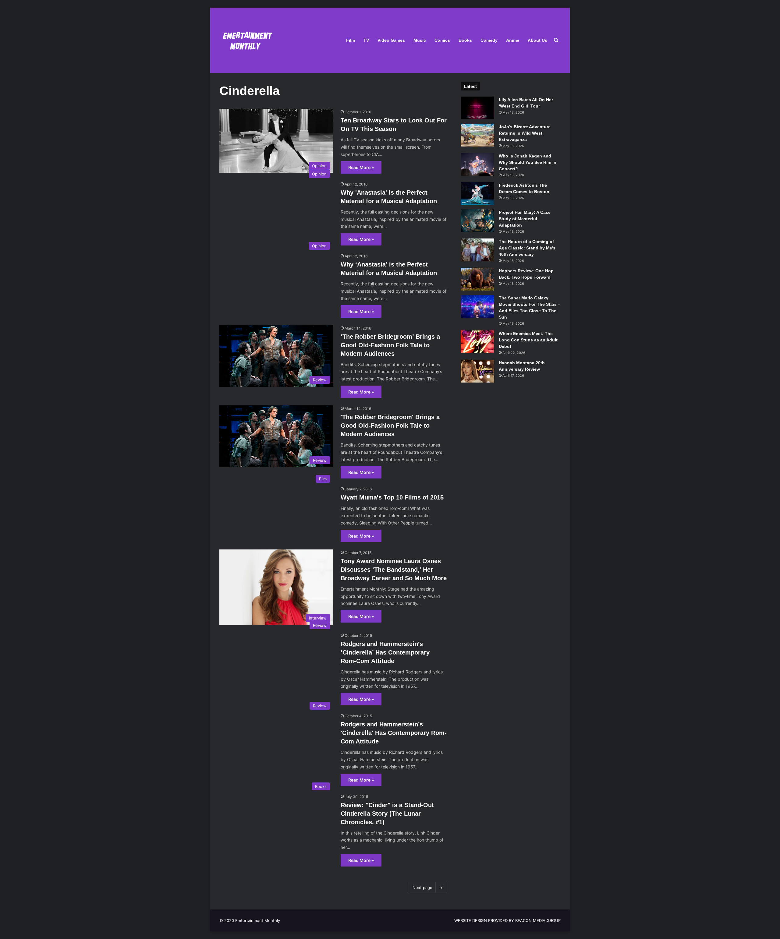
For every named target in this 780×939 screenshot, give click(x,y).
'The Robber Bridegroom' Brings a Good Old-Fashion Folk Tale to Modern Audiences (390, 425)
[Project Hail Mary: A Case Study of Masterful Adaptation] (477, 220)
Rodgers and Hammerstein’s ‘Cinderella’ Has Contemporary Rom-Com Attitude (385, 652)
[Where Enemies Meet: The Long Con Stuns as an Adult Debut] (477, 341)
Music (419, 40)
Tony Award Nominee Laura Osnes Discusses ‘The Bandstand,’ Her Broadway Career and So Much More (394, 569)
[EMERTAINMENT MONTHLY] (246, 40)
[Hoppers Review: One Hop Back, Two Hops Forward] (477, 279)
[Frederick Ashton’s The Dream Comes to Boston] (477, 193)
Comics (442, 40)
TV (366, 40)
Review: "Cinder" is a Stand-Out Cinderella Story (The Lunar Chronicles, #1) (387, 813)
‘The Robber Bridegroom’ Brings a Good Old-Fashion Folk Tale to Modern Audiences (390, 345)
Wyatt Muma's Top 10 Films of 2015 (392, 497)
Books (465, 40)
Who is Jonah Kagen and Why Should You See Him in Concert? (527, 162)
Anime (512, 40)
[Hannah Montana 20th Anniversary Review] (477, 371)
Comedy (489, 40)
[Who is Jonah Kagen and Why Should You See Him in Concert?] (477, 164)
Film (350, 40)
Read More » (361, 167)
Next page (422, 887)
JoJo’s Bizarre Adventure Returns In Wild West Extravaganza (525, 133)
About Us (537, 40)
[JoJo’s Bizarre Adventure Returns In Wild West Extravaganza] (477, 135)
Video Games (391, 40)
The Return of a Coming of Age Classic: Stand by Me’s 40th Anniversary (527, 248)
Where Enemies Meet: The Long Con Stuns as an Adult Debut (528, 340)
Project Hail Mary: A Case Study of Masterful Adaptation (525, 219)
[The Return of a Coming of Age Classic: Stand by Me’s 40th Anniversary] (477, 249)
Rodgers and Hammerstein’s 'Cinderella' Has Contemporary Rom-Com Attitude (394, 733)
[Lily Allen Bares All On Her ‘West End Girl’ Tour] (477, 108)
